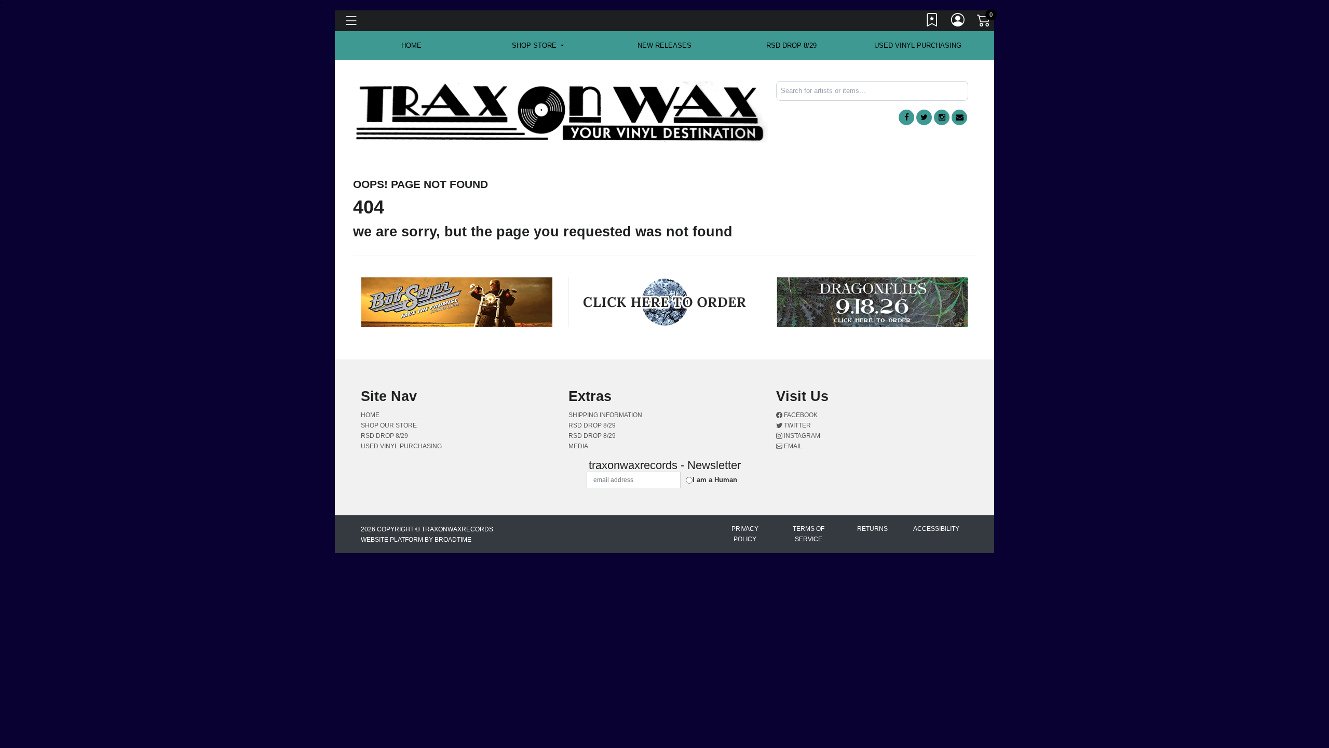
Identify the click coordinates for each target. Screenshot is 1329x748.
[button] (538, 45)
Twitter (796, 425)
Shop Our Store (389, 425)
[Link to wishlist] (932, 22)
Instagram (801, 435)
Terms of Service (808, 534)
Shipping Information (605, 415)
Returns (872, 528)
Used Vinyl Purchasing (917, 45)
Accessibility (936, 528)
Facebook (800, 415)
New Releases (664, 45)
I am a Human (715, 480)
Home (370, 415)
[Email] (959, 117)
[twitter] (924, 117)
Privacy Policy (744, 534)
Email (792, 446)
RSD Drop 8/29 (791, 45)
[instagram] (942, 117)
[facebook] (906, 117)
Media (578, 446)
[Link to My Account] (958, 22)
